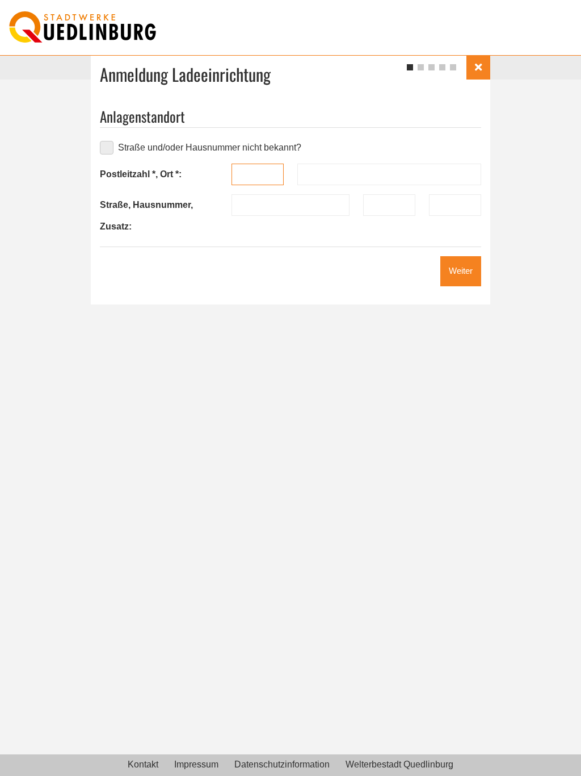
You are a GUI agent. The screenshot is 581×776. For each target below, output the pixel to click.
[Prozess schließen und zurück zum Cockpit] (478, 68)
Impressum (196, 764)
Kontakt (143, 764)
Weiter (461, 271)
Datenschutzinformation (282, 764)
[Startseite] (83, 27)
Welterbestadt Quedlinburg (399, 764)
